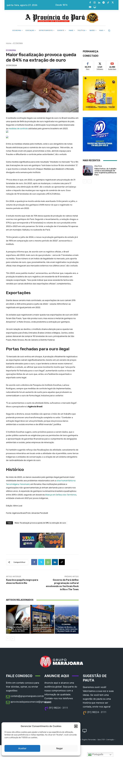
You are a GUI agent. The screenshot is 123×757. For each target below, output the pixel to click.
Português (97, 754)
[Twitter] (112, 2)
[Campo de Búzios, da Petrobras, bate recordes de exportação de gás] (67, 619)
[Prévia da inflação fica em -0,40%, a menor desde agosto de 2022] (18, 619)
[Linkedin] (99, 2)
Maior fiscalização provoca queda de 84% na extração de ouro (40, 523)
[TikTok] (108, 2)
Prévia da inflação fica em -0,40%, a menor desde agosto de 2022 (18, 629)
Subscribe (112, 63)
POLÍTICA (98, 166)
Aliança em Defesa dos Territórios (60, 495)
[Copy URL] (62, 562)
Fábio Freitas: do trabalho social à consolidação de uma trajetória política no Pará (105, 172)
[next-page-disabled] (89, 181)
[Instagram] (94, 2)
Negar (59, 748)
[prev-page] (8, 639)
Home (8, 43)
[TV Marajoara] (94, 7)
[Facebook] (90, 2)
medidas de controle (18, 128)
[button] (75, 726)
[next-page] (13, 639)
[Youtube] (90, 7)
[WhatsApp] (48, 562)
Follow (100, 63)
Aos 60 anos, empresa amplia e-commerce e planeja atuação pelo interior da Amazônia (42, 628)
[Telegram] (103, 2)
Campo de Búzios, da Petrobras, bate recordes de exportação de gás (67, 629)
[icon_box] (25, 697)
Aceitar (22, 748)
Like (88, 63)
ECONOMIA (18, 43)
